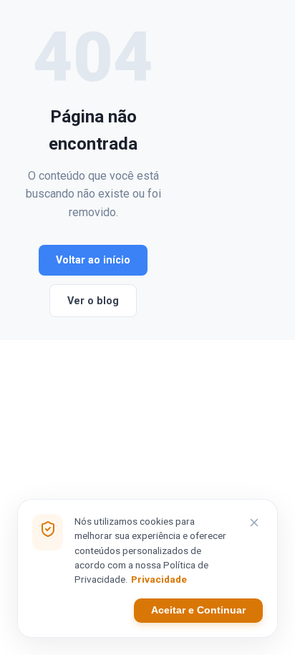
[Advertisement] (217, 170)
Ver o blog (93, 301)
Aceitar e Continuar (198, 610)
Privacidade (159, 579)
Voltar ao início (93, 260)
